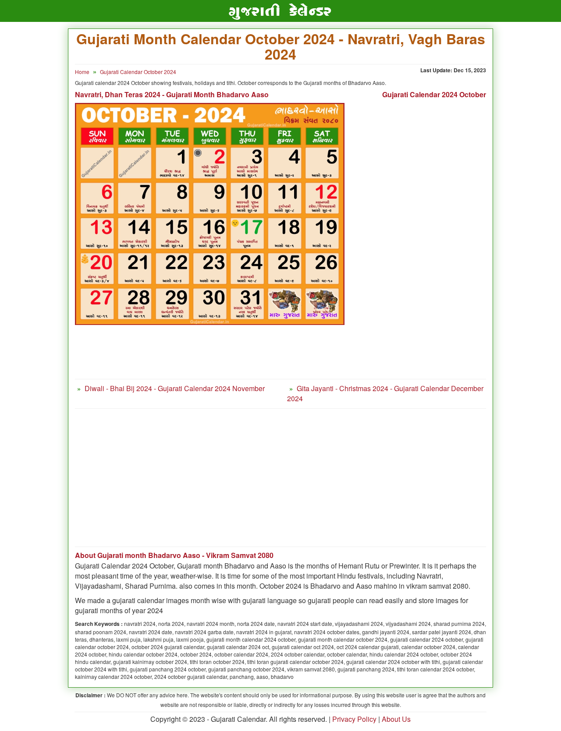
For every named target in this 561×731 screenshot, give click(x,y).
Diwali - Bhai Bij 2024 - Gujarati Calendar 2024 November (175, 388)
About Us (396, 719)
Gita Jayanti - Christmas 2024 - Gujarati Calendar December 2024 (385, 393)
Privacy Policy (354, 719)
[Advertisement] (422, 245)
